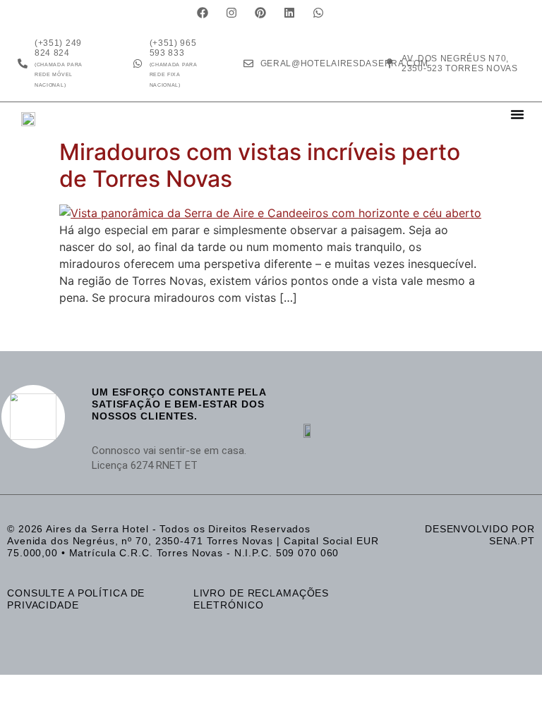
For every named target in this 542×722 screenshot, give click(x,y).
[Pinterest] (260, 12)
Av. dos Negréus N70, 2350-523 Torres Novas (460, 63)
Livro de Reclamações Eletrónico (261, 599)
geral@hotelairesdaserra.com (344, 63)
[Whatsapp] (318, 12)
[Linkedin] (289, 12)
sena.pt (512, 540)
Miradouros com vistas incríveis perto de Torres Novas (259, 165)
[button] (517, 114)
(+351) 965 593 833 (174, 63)
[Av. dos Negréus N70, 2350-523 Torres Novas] (390, 63)
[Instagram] (231, 12)
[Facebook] (202, 12)
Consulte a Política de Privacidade (76, 599)
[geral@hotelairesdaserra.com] (248, 63)
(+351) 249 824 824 (59, 63)
